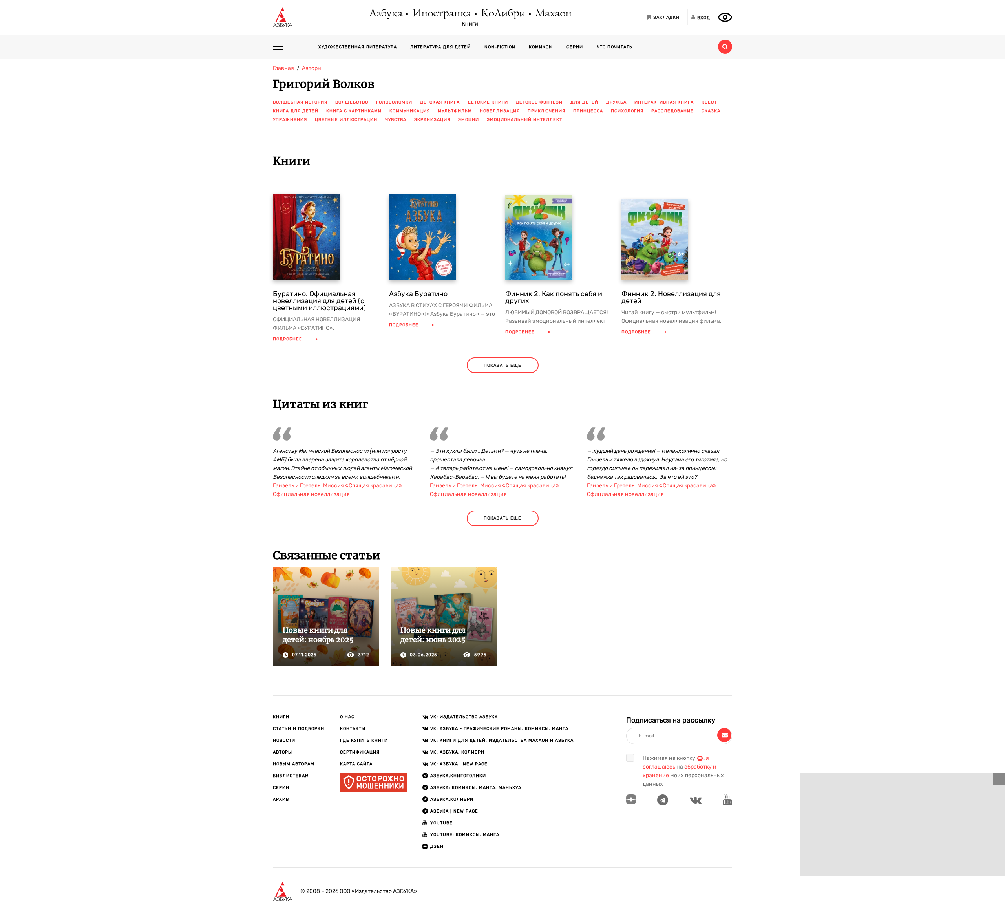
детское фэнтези (539, 102)
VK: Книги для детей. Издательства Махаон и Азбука (502, 740)
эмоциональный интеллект (524, 119)
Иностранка (441, 13)
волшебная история (300, 102)
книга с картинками (354, 110)
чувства (395, 119)
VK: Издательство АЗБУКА (464, 716)
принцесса (588, 110)
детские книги (488, 102)
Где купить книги (364, 740)
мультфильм (455, 110)
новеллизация (500, 110)
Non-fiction (499, 46)
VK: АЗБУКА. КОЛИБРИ (457, 752)
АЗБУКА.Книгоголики (458, 775)
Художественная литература (357, 46)
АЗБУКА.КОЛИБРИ (451, 799)
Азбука (385, 13)
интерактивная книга (664, 102)
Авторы (282, 752)
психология (627, 110)
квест (709, 102)
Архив (281, 799)
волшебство (351, 102)
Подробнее (287, 339)
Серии (574, 47)
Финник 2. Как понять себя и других (553, 297)
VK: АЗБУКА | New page (459, 764)
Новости (284, 740)
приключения (546, 110)
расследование (672, 110)
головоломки (394, 102)
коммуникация (409, 110)
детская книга (440, 102)
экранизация (432, 119)
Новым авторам (293, 764)
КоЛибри (503, 13)
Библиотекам (291, 775)
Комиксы (541, 46)
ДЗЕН (437, 846)
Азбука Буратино (418, 293)
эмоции (468, 119)
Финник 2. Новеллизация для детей (671, 297)
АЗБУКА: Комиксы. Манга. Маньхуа (475, 787)
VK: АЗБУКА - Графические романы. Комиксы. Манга (499, 728)
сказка (711, 110)
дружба (616, 102)
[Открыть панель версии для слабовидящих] (725, 17)
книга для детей (295, 110)
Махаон (553, 13)
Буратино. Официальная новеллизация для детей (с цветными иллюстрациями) (319, 300)
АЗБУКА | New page (454, 811)
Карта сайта (356, 764)
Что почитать (614, 47)
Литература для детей (440, 46)
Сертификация (360, 752)
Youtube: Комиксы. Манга (464, 834)
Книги (470, 24)
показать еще (502, 365)
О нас (347, 716)
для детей (584, 102)
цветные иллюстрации (346, 119)
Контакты (352, 728)
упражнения (290, 119)
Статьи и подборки (298, 728)
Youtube (441, 822)
